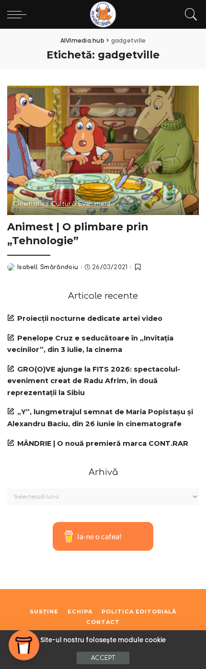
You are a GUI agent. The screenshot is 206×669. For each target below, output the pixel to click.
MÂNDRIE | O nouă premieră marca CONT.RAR (102, 443)
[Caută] (189, 14)
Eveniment (94, 204)
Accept (103, 658)
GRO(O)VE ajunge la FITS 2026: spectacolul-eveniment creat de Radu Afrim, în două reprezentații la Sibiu (93, 381)
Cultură (63, 204)
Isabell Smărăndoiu (48, 267)
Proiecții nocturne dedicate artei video (89, 318)
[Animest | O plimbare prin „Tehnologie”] (103, 150)
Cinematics (31, 204)
